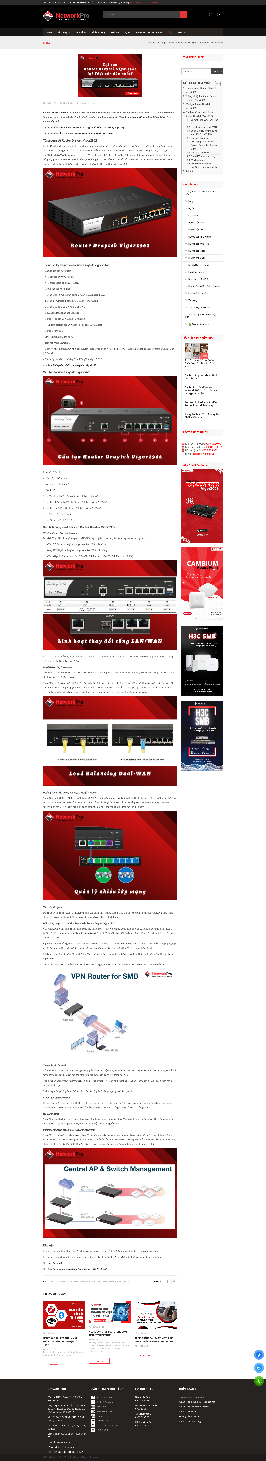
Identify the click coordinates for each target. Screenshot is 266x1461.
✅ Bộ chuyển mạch (198, 324)
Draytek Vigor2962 (59, 1281)
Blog (162, 42)
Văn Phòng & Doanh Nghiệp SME (200, 316)
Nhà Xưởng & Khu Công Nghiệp (204, 286)
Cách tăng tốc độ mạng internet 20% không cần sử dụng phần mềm (201, 390)
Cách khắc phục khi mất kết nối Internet (201, 377)
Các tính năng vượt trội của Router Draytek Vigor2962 (199, 114)
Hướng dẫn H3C (196, 229)
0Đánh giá (68, 103)
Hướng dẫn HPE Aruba (199, 236)
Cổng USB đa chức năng (203, 156)
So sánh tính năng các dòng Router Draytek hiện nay (201, 404)
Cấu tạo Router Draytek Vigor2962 (197, 106)
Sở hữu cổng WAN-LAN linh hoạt (204, 122)
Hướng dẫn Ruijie (196, 250)
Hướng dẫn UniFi (196, 258)
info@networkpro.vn (204, 454)
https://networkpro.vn (66, 1447)
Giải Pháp (193, 215)
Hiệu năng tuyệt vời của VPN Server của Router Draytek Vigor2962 (205, 145)
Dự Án (191, 208)
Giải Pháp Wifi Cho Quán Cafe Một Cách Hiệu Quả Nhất (200, 363)
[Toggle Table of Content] (216, 83)
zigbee (68, 1355)
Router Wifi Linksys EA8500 (101, 1348)
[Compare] (220, 14)
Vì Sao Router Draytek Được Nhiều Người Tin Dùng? (86, 133)
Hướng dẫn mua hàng (189, 1416)
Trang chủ (151, 42)
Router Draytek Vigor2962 (56, 112)
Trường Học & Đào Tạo (200, 307)
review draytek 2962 (80, 1281)
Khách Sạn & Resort (198, 265)
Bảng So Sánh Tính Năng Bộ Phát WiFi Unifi (202, 416)
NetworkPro (137, 117)
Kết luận (189, 171)
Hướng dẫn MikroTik (198, 243)
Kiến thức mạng (196, 272)
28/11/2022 (144, 1333)
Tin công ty (194, 300)
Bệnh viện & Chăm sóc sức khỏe (200, 193)
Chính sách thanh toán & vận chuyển (197, 1402)
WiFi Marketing (198, 160)
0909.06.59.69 (213, 443)
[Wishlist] (212, 14)
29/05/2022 (98, 1327)
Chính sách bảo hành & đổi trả (194, 1406)
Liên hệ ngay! (55, 1263)
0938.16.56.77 (214, 447)
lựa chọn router (122, 1342)
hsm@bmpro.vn (62, 1442)
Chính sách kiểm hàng (190, 1421)
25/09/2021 (51, 1333)
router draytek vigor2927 (106, 1345)
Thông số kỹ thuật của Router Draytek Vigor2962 (201, 98)
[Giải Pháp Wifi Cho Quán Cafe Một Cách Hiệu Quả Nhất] (202, 351)
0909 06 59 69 (66, 1434)
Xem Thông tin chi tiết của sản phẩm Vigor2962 (72, 365)
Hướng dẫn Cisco (197, 222)
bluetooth (50, 1352)
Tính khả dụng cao (200, 138)
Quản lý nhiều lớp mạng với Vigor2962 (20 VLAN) (204, 133)
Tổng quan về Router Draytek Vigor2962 (200, 90)
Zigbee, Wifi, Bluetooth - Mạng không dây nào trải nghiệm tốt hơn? (61, 1341)
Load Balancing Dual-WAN (204, 127)
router (92, 1345)
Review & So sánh (197, 293)
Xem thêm (54, 1365)
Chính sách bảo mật (188, 1411)
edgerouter (109, 1342)
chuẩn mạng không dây (67, 1352)
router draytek (99, 1281)
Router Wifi (124, 1345)
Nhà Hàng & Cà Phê (198, 279)
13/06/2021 (51, 103)
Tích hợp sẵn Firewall (201, 152)
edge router (97, 1342)
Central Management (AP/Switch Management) (204, 165)
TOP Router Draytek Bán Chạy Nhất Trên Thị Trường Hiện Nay (91, 127)
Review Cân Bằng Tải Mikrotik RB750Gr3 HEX (83, 1269)
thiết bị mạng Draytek (120, 1281)
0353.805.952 (210, 450)
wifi (62, 1355)
